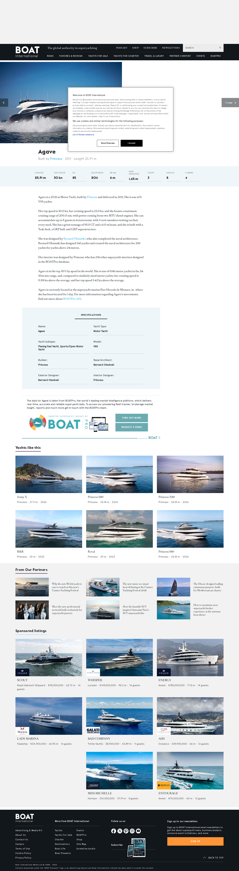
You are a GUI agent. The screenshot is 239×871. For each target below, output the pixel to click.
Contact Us (21, 839)
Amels (162, 685)
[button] (4, 103)
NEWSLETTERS (171, 47)
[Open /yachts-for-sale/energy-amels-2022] (190, 657)
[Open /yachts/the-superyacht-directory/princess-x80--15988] (190, 474)
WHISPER (95, 680)
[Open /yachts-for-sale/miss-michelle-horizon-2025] (119, 770)
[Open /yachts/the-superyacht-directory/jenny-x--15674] (48, 474)
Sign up (195, 841)
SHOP (135, 47)
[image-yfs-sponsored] (22, 675)
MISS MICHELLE (100, 793)
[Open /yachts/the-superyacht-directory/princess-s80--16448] (119, 474)
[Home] (29, 52)
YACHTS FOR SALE (98, 56)
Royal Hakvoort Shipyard (31, 685)
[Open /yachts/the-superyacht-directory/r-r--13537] (48, 529)
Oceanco (164, 743)
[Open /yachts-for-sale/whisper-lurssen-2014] (119, 657)
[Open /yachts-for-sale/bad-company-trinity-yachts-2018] (119, 716)
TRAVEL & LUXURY (154, 56)
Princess (56, 159)
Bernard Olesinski (74, 239)
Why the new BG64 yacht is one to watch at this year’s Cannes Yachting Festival (67, 587)
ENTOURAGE (168, 793)
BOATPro (81, 835)
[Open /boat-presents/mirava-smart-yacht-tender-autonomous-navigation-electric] (103, 587)
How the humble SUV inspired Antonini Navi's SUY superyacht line (136, 610)
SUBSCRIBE (150, 47)
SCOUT (22, 680)
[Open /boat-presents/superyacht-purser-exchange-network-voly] (32, 609)
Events (80, 830)
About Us (20, 835)
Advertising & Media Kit (28, 830)
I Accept (131, 143)
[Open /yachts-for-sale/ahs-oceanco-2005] (190, 716)
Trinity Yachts (95, 743)
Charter (59, 839)
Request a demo (131, 427)
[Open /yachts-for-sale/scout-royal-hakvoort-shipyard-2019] (48, 657)
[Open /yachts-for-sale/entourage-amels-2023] (190, 770)
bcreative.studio (86, 848)
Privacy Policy (23, 858)
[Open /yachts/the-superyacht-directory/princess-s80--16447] (190, 529)
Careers (19, 844)
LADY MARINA (28, 739)
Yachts (58, 830)
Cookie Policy (23, 853)
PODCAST (121, 47)
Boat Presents (63, 853)
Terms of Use (22, 848)
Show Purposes (108, 143)
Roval (91, 552)
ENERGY (165, 680)
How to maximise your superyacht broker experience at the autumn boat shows (206, 609)
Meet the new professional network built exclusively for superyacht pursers (67, 610)
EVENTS (201, 56)
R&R (20, 552)
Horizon (92, 798)
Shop (79, 839)
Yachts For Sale (63, 835)
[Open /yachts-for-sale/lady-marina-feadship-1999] (48, 716)
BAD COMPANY (99, 739)
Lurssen (92, 685)
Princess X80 (167, 497)
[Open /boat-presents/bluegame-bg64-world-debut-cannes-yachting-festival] (32, 587)
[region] (120, 119)
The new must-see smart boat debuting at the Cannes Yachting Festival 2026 (138, 587)
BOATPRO (216, 56)
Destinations (62, 844)
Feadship (22, 743)
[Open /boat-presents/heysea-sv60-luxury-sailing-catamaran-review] (173, 587)
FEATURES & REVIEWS (71, 56)
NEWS (50, 56)
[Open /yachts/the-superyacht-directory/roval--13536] (119, 529)
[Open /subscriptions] (133, 848)
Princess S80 (95, 497)
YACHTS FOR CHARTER (126, 56)
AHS (162, 739)
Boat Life (60, 848)
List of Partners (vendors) (83, 134)
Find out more (131, 417)
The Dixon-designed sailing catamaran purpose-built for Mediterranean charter (208, 587)
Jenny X (22, 497)
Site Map (81, 844)
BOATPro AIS (72, 299)
